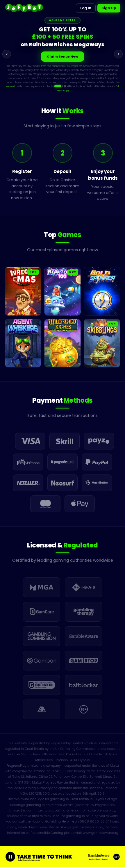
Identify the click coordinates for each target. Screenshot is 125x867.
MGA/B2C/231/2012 (35, 793)
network (63, 79)
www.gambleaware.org (100, 832)
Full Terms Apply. (88, 83)
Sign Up (108, 8)
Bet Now (62, 57)
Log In (85, 8)
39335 (26, 754)
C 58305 (59, 771)
